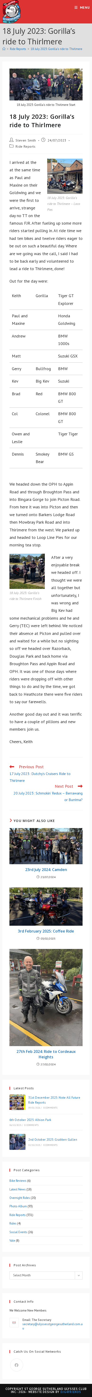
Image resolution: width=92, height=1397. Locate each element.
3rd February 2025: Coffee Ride (46, 931)
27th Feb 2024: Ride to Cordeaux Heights (46, 1054)
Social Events (18, 1232)
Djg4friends (70, 1392)
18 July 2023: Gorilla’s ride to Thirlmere (56, 49)
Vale (12, 1241)
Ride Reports (25, 146)
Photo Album (18, 1206)
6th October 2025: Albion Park (30, 1120)
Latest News (17, 1189)
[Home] (3, 49)
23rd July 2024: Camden (46, 869)
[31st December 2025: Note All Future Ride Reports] (17, 1102)
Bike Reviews (17, 1181)
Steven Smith (26, 140)
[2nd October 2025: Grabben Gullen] (17, 1142)
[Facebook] (16, 1365)
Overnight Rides (19, 1198)
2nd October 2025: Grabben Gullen (52, 1140)
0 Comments (50, 1107)
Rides (13, 1223)
